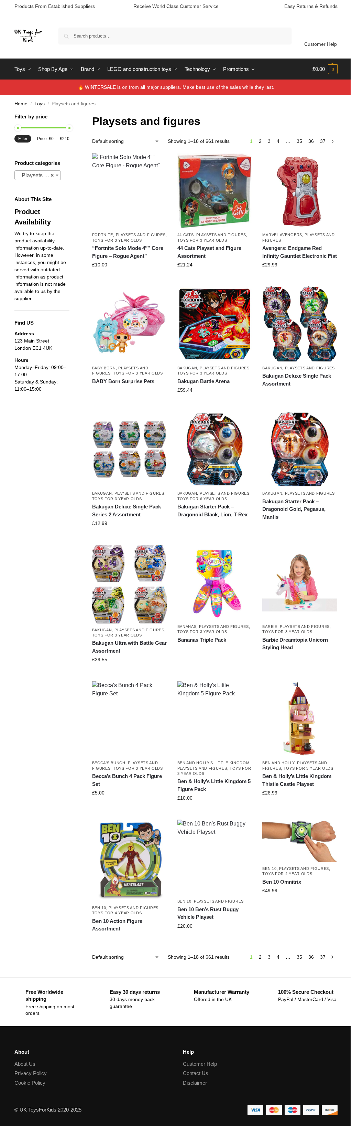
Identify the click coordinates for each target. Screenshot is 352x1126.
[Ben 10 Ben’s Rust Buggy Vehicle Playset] (214, 857)
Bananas (187, 626)
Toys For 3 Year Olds (117, 240)
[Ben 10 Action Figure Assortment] (129, 860)
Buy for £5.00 (129, 807)
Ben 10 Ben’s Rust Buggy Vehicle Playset (208, 913)
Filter (23, 138)
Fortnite (102, 235)
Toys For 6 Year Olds (202, 499)
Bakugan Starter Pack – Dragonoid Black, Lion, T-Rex (212, 510)
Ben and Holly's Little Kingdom (213, 763)
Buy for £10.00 (129, 279)
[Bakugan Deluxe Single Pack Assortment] (299, 323)
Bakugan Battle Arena (203, 381)
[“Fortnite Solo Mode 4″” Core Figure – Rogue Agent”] (129, 190)
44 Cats (185, 235)
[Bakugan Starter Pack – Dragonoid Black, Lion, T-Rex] (214, 449)
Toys (39, 103)
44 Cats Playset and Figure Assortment (209, 252)
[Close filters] (71, 117)
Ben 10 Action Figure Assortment (117, 925)
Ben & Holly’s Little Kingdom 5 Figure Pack (214, 785)
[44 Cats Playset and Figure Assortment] (214, 190)
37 (323, 141)
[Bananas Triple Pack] (214, 582)
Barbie (269, 626)
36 (311, 141)
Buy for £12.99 (129, 538)
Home (21, 103)
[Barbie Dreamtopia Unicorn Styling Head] (299, 582)
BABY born (104, 368)
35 (299, 141)
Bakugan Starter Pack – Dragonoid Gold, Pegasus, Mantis (294, 509)
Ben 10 (99, 908)
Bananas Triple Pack (201, 640)
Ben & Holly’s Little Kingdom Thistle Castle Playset (296, 780)
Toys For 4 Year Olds (117, 913)
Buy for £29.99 (300, 279)
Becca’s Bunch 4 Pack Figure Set (127, 780)
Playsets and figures (141, 235)
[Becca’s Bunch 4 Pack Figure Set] (129, 718)
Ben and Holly (278, 763)
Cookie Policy (29, 1083)
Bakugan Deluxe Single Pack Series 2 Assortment (126, 510)
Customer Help (320, 44)
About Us (24, 1064)
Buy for (129, 393)
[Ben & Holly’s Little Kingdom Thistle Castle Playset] (299, 718)
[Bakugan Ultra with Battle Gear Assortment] (129, 584)
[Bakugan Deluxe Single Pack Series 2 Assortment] (129, 449)
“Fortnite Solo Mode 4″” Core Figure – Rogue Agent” (127, 252)
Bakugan (187, 368)
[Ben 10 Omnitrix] (299, 841)
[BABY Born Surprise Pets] (129, 323)
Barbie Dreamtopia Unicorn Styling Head (295, 644)
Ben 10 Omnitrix (281, 882)
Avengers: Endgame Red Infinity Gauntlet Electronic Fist (299, 252)
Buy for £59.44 (215, 405)
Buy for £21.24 (215, 279)
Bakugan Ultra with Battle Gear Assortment (129, 647)
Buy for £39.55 (129, 674)
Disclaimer (195, 1083)
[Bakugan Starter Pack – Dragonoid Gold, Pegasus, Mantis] (299, 449)
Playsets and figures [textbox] (39, 175)
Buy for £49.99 (300, 905)
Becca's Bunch (108, 763)
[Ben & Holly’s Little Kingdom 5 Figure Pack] (214, 718)
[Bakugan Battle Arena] (214, 323)
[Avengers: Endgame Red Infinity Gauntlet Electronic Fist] (299, 190)
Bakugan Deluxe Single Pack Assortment (296, 380)
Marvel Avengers (282, 235)
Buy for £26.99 (300, 807)
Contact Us (195, 1073)
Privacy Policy (30, 1073)
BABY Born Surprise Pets (123, 381)
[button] (325, 69)
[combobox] (37, 175)
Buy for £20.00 (215, 941)
